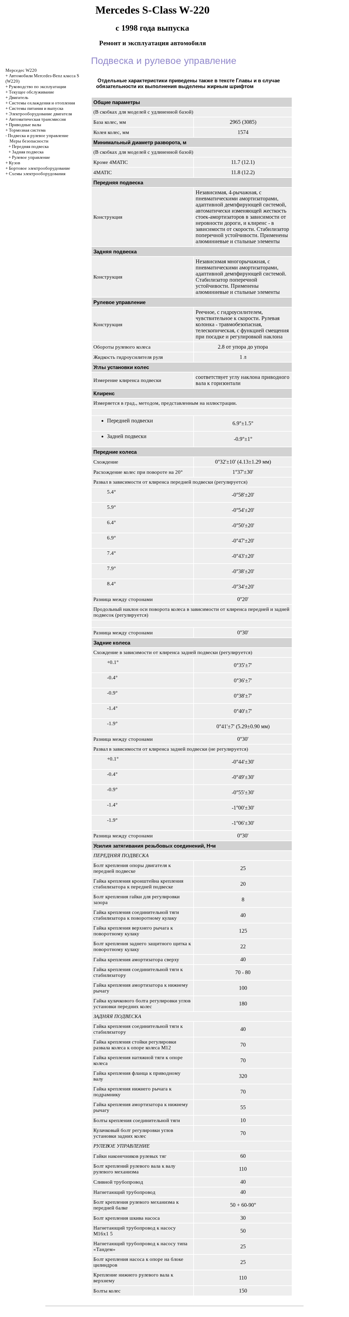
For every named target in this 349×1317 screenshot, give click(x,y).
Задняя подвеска (28, 151)
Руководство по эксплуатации (37, 86)
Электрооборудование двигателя (40, 113)
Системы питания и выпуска (36, 108)
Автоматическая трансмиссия (37, 119)
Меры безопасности (29, 141)
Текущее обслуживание (31, 92)
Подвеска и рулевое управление (38, 135)
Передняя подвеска (30, 146)
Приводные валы (25, 124)
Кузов (14, 162)
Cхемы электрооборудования (37, 173)
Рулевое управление (31, 157)
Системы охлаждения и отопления (42, 102)
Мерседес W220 (21, 70)
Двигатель (18, 97)
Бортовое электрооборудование (39, 168)
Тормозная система (27, 130)
